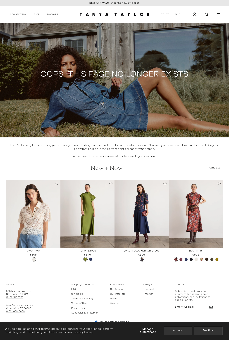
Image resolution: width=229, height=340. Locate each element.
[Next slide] (57, 245)
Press (113, 299)
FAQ (73, 289)
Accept (178, 330)
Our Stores (116, 289)
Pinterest (148, 294)
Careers (114, 303)
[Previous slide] (9, 245)
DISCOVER (52, 14)
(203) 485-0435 (15, 311)
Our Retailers (117, 294)
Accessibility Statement (85, 313)
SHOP (37, 14)
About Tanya (117, 285)
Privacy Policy (79, 308)
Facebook (149, 289)
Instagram (148, 285)
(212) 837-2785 (14, 297)
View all (215, 168)
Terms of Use (79, 303)
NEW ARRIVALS (18, 14)
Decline (208, 330)
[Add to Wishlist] (56, 184)
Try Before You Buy (82, 299)
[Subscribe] (211, 307)
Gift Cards (77, 294)
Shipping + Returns (82, 285)
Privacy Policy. (83, 332)
